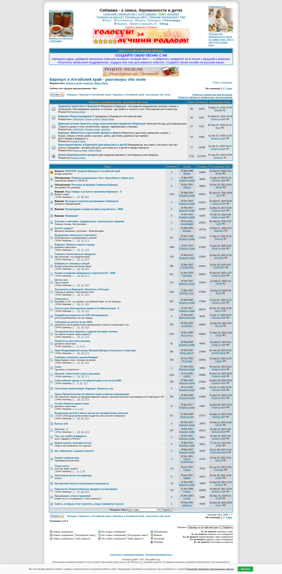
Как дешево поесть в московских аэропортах (82, 483)
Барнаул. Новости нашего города (75, 244)
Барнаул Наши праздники (75, 116)
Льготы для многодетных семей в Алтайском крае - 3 (87, 308)
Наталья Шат (218, 417)
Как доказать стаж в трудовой (73, 495)
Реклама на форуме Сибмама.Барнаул (94, 184)
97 (78, 197)
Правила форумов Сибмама (141, 27)
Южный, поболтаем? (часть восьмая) (77, 373)
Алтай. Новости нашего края (72, 403)
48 (82, 491)
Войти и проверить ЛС (144, 23)
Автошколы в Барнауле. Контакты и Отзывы (82, 289)
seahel (186, 376)
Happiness (219, 230)
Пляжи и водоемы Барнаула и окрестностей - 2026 (85, 273)
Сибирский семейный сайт (119, 14)
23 (86, 362)
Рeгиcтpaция (172, 20)
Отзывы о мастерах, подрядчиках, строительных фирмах (89, 221)
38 (86, 304)
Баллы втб (61, 423)
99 (86, 197)
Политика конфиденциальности (158, 554)
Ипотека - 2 (61, 429)
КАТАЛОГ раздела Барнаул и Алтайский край (92, 171)
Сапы (58, 366)
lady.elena (219, 258)
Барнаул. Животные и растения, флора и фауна (89, 132)
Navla (218, 293)
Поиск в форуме (222, 82)
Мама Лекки (101, 83)
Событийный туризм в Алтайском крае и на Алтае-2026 (88, 380)
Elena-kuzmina (187, 317)
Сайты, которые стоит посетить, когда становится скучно (89, 503)
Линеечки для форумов (163, 17)
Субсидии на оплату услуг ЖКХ (73, 322)
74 (82, 311)
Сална (186, 469)
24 (82, 418)
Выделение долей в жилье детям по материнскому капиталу (91, 413)
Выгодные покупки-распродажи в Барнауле (91, 201)
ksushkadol (187, 223)
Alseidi (219, 283)
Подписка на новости (110, 17)
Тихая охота (62, 466)
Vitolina (218, 425)
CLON (219, 224)
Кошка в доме (74, 83)
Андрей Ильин (219, 353)
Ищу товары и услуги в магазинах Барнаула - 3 (93, 191)
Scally (219, 445)
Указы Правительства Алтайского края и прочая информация (92, 394)
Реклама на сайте (136, 17)
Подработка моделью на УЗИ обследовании (81, 315)
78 (86, 294)
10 (81, 383)
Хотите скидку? (64, 228)
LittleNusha (78, 119)
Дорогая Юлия (219, 431)
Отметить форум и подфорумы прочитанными (205, 97)
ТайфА (187, 477)
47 (78, 491)
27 (86, 275)
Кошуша (219, 239)
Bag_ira (218, 310)
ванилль (88, 83)
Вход (165, 23)
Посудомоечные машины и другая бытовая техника (86, 331)
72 (86, 250)
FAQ (182, 17)
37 (82, 304)
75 (86, 311)
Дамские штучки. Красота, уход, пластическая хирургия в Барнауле (102, 123)
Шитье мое (61, 279)
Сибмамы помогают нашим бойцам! (76, 357)
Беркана (218, 157)
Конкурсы (155, 20)
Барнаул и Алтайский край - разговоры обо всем (98, 79)
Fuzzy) (219, 505)
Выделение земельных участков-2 (75, 235)
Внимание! (71, 215)
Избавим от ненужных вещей (72, 263)
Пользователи (125, 20)
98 (82, 197)
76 (78, 294)
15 (78, 240)
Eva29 (219, 335)
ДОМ (161, 14)
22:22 (218, 195)
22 (86, 259)
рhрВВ (134, 559)
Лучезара (187, 361)
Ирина (186, 187)
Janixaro (219, 484)
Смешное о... (62, 298)
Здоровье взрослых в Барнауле (79, 106)
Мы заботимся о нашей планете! (74, 450)
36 (78, 304)
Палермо (187, 275)
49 (86, 491)
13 (78, 285)
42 (82, 327)
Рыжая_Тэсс (187, 293)
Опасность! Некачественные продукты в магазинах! (86, 489)
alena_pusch (187, 352)
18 (78, 268)
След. (229, 88)
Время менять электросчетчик (73, 442)
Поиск (108, 20)
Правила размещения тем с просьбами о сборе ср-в (102, 177)
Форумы (72, 94)
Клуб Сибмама (147, 14)
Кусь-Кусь (187, 335)
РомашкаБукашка (218, 452)
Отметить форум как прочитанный (212, 94)
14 (82, 285)
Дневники (173, 14)
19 (82, 268)
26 (82, 275)
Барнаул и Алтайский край (94, 94)
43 (86, 327)
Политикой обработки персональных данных (210, 569)
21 (82, 259)
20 (78, 259)
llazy (218, 127)
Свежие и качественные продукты (75, 254)
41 (78, 327)
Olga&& (218, 110)
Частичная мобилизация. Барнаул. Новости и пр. (84, 388)
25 (78, 275)
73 (78, 311)
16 (82, 240)
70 (78, 250)
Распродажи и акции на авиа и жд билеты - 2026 (94, 209)
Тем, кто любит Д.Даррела (70, 436)
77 (82, 294)
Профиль (122, 23)
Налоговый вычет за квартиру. (73, 475)
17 (86, 240)
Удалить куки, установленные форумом (127, 554)
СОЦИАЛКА (187, 267)
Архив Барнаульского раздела (78, 154)
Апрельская (187, 416)
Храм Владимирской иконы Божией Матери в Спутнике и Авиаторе (95, 350)
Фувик (186, 173)
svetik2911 (187, 325)
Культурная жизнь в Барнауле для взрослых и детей (92, 144)
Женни (219, 187)
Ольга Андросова (187, 460)
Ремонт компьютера (67, 457)
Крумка (187, 230)
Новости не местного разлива (72, 341)
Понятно (245, 569)
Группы (142, 20)
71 (82, 250)
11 (85, 383)
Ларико (218, 361)
